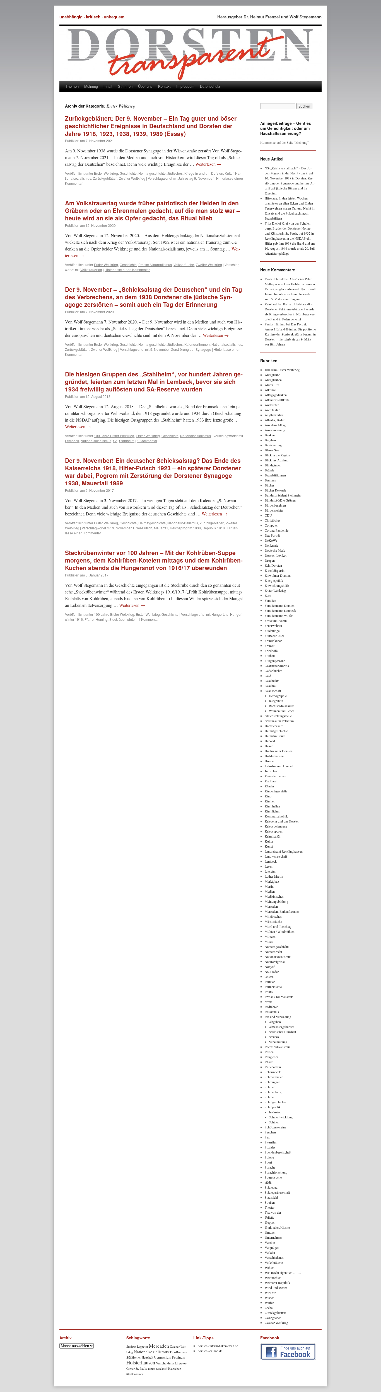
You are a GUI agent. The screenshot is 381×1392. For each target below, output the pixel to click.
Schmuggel (272, 1082)
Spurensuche (273, 1177)
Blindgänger (273, 465)
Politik (269, 991)
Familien (270, 600)
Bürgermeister (274, 510)
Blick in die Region (277, 455)
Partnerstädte (273, 986)
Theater (269, 1207)
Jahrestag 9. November (196, 178)
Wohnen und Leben (282, 711)
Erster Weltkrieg (106, 173)
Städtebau (271, 1187)
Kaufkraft (271, 781)
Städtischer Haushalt (282, 1032)
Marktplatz (272, 881)
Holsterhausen (274, 756)
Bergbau (270, 440)
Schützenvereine (275, 1127)
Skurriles (271, 1142)
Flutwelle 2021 (274, 635)
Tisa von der (273, 1212)
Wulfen (269, 1302)
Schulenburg (273, 1092)
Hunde (269, 761)
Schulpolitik (273, 1107)
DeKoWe (271, 540)
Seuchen (270, 1132)
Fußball (270, 655)
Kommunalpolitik (276, 816)
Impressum (185, 86)
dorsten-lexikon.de (210, 1351)
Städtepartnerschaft (277, 1192)
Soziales (270, 1147)
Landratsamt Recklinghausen (284, 851)
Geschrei (270, 685)
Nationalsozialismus (226, 344)
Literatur (270, 871)
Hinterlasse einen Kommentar (127, 269)
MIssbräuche (273, 921)
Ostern (269, 976)
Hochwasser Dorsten (279, 751)
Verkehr (270, 1252)
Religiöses (271, 1057)
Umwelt (270, 1232)
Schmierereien (274, 1077)
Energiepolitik (274, 580)
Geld (268, 675)
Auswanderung (275, 430)
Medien (270, 891)
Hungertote (219, 614)
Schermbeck (273, 1072)
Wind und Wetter (276, 1287)
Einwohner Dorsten (278, 575)
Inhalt (107, 86)
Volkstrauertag (91, 269)
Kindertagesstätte (276, 791)
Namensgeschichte (277, 946)
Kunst (269, 846)
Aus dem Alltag (275, 425)
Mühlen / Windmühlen (280, 931)
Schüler (270, 1097)
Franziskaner (273, 640)
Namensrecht (273, 951)
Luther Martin (274, 876)
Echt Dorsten (273, 565)
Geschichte (128, 173)
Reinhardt (271, 304)
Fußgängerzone (275, 660)
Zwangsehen (273, 1317)
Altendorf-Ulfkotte (277, 400)
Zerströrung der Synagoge (191, 349)
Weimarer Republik (277, 1282)
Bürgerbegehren (275, 505)
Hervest (270, 741)
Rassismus (272, 1011)
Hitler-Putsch (142, 527)
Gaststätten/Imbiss (277, 665)
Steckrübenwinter (122, 619)
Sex (267, 1137)
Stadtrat (131, 1346)
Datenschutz (210, 86)
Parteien (270, 981)
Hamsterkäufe (274, 726)
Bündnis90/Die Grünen (280, 500)
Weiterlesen (208, 164)
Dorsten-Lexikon (276, 555)
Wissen (269, 1297)
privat (268, 1001)
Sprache (270, 1167)
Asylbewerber (274, 415)
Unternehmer (273, 1237)
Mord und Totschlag (278, 926)
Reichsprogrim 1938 (185, 527)
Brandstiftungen (275, 475)
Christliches (272, 520)
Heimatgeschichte (152, 173)
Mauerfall (161, 527)
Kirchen (270, 801)
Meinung (91, 86)
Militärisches (273, 916)
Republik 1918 (213, 527)
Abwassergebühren (282, 1026)
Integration (276, 701)
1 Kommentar (147, 440)
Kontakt (164, 86)
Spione (269, 1157)
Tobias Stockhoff (157, 1369)
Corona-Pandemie (276, 530)
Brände (269, 470)
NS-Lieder (272, 971)
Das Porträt (272, 535)
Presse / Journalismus (155, 264)
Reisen (269, 1052)
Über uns (145, 86)
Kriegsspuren (274, 831)
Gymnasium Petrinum (279, 721)
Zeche (269, 1307)
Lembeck (72, 440)
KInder (269, 786)
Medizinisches (274, 896)
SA (115, 440)
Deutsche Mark (275, 550)
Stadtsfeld (271, 1197)
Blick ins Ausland (276, 460)
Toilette (269, 1217)
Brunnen (270, 480)
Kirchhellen (272, 806)
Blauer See (272, 450)
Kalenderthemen (197, 344)
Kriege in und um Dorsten (203, 173)
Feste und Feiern (276, 620)
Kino (268, 796)
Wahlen (269, 1267)
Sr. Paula (141, 1368)
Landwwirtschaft (276, 856)
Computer (271, 525)
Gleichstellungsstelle (278, 716)
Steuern (274, 1037)
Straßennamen (134, 1374)
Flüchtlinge (272, 630)
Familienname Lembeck (280, 610)
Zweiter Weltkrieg (132, 178)
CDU (268, 515)
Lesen (269, 866)
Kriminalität (272, 836)
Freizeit (269, 645)
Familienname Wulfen (279, 615)
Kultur (229, 173)
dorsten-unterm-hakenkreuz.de (218, 1346)
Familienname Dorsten (280, 605)
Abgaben (275, 1021)
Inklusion (275, 1112)
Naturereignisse (275, 961)
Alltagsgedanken (276, 395)
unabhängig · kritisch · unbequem (91, 17)
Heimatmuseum (275, 736)
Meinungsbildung (276, 901)
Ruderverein (273, 1067)
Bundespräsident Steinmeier (283, 495)
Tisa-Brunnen (178, 1352)
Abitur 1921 (273, 385)
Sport (268, 1162)
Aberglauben (273, 380)
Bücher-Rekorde (275, 490)
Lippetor (142, 1346)
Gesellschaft (273, 690)
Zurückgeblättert (105, 178)
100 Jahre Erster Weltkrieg (114, 435)
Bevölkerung (273, 445)
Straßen (270, 1202)
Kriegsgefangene (276, 826)
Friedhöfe (271, 650)
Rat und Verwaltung (278, 1016)
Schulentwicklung (281, 1117)
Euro (268, 595)
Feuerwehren (273, 625)
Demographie (278, 695)
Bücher (269, 485)
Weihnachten (273, 1277)
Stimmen (125, 86)
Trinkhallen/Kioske (277, 1227)
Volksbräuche (183, 264)
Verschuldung (278, 1042)
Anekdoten (272, 405)
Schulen (270, 1087)
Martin (269, 886)
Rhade (269, 1062)
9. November (160, 349)
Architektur (272, 410)
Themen (72, 86)
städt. (268, 1182)
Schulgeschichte (275, 1102)
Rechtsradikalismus (282, 706)
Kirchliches (272, 811)
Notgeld (270, 966)
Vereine (270, 1242)
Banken (270, 435)
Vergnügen (272, 1247)
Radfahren (271, 1006)
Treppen (270, 1222)
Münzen (270, 936)
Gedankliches (274, 670)
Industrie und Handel (279, 766)
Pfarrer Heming (96, 619)
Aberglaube (272, 375)
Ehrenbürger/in (274, 570)
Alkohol (270, 390)
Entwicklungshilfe (277, 585)
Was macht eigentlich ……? (283, 1272)
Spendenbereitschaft (278, 1152)
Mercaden (271, 906)
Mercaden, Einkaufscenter (282, 911)
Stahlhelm (126, 440)
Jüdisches (175, 173)
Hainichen (174, 1368)
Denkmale (271, 545)
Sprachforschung (276, 1172)
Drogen (270, 560)
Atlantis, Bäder (274, 420)
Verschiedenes (274, 1257)
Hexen (269, 746)
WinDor (270, 1292)
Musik (269, 941)
